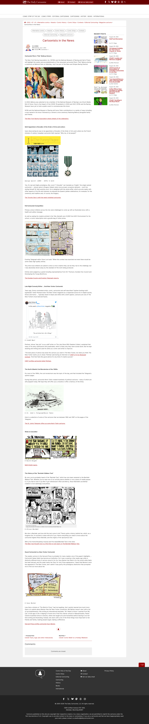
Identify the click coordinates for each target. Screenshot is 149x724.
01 (35, 22)
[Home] (25, 22)
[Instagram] (122, 2)
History (83, 16)
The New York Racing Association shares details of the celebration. (47, 118)
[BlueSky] (112, 2)
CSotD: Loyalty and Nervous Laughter (115, 58)
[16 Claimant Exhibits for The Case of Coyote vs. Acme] (100, 49)
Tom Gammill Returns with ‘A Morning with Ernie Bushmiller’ (116, 80)
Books (90, 16)
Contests (80, 22)
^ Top (142, 665)
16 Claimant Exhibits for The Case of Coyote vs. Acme (116, 50)
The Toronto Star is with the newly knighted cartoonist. (43, 197)
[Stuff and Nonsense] (100, 40)
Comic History (61, 22)
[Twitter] (109, 2)
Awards (53, 22)
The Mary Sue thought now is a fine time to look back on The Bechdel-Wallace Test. (52, 544)
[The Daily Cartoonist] (34, 2)
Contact (72, 2)
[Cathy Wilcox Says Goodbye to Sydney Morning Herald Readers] (100, 90)
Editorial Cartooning (60, 16)
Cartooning (74, 16)
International (98, 16)
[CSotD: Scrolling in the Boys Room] (100, 101)
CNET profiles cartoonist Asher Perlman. (38, 361)
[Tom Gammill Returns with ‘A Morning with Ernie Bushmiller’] (100, 80)
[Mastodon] (116, 2)
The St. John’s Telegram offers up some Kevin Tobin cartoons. (45, 423)
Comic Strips (46, 16)
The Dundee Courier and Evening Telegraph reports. (42, 278)
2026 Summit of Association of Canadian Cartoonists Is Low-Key (116, 70)
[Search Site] (125, 2)
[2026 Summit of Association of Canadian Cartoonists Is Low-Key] (100, 69)
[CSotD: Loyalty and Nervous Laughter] (100, 59)
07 (32, 22)
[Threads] (119, 2)
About (62, 2)
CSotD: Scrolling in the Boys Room (115, 100)
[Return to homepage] (40, 681)
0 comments (43, 49)
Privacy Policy (109, 671)
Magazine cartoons (105, 22)
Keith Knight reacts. (31, 465)
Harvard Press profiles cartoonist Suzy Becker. (40, 624)
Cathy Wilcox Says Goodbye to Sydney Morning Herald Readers (115, 91)
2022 (28, 22)
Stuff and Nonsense (116, 39)
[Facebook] (106, 2)
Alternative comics (43, 22)
